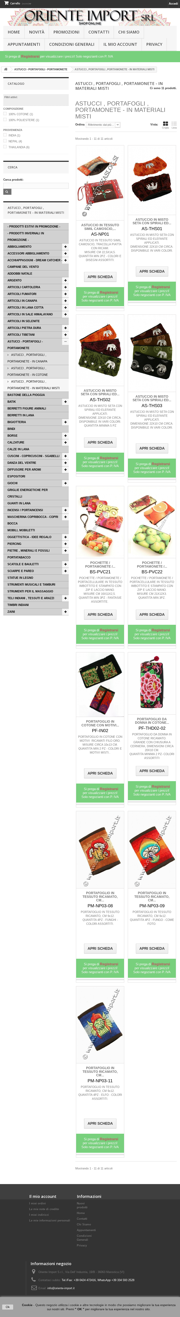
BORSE (12, 435)
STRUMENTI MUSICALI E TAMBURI (31, 584)
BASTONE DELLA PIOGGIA (26, 395)
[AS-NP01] (100, 182)
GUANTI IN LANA (19, 503)
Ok (8, 1307)
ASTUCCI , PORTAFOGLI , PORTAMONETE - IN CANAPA (27, 358)
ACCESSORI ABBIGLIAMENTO (28, 253)
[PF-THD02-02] (152, 683)
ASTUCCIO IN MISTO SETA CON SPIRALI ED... (152, 221)
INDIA (14, 135)
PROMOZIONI (66, 32)
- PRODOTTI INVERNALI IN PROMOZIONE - (25, 237)
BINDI (11, 429)
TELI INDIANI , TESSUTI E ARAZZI (30, 598)
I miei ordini (37, 1203)
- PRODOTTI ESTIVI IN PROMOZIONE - (33, 226)
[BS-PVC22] (152, 522)
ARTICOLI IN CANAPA (22, 300)
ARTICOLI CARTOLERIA (23, 287)
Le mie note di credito (44, 1209)
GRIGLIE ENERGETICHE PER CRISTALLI (27, 493)
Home (81, 1213)
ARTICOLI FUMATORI (21, 294)
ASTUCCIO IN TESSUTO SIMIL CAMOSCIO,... (100, 227)
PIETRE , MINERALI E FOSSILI (28, 550)
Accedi (173, 3)
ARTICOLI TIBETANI (21, 334)
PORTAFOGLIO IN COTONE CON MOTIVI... (100, 723)
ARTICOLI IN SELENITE (23, 321)
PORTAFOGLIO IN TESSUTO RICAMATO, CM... (100, 896)
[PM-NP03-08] (100, 849)
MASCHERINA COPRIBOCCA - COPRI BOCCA (32, 520)
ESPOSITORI (16, 476)
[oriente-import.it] (90, 17)
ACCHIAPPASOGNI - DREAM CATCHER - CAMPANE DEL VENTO (34, 263)
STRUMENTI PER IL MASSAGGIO (30, 591)
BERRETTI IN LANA (20, 415)
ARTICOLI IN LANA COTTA (25, 307)
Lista (174, 127)
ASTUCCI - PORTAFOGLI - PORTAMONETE (25, 345)
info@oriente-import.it (61, 1288)
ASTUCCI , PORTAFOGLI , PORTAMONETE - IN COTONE (27, 371)
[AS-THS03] (152, 353)
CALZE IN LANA (18, 449)
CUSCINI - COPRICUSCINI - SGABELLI (33, 456)
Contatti (98, 32)
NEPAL (15, 141)
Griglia (165, 127)
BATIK (11, 401)
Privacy (154, 44)
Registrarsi (30, 56)
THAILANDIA (19, 147)
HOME (14, 32)
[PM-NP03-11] (100, 1024)
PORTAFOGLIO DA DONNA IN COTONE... (152, 721)
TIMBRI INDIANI (18, 605)
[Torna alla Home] (6, 69)
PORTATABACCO (19, 557)
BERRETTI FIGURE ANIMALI (26, 408)
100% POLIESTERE (24, 120)
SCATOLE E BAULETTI (23, 564)
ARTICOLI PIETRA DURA (24, 328)
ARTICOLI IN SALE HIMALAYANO (30, 314)
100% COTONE (21, 114)
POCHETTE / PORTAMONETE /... (100, 564)
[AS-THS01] (152, 180)
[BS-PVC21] (100, 522)
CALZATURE (15, 442)
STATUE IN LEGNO (20, 577)
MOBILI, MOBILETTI (21, 530)
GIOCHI (12, 483)
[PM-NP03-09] (152, 849)
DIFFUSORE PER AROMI (24, 469)
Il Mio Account (120, 44)
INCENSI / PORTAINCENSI (25, 510)
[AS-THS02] (100, 350)
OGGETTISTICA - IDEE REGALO (29, 537)
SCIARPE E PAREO (20, 571)
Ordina (80, 124)
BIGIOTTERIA (16, 422)
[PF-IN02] (100, 684)
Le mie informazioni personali (49, 1220)
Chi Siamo (128, 32)
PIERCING (14, 544)
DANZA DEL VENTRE (21, 462)
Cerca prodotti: (13, 179)
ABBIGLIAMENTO (19, 246)
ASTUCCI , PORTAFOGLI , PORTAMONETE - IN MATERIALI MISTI (33, 385)
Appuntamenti (24, 44)
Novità (36, 32)
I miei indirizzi (39, 1214)
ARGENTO (14, 280)
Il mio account (42, 1196)
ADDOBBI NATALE (19, 273)
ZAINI (11, 611)
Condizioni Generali (71, 44)
